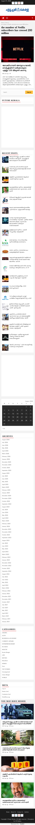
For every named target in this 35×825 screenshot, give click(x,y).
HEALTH (4, 649)
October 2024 (6, 501)
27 (17, 420)
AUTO (4, 635)
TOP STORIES (6, 669)
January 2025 (6, 493)
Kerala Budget (6, 652)
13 (17, 414)
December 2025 (6, 462)
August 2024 (5, 507)
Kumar (12, 726)
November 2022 (6, 566)
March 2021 (5, 616)
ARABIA (4, 633)
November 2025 (6, 465)
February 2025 (6, 490)
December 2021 (6, 596)
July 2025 (5, 476)
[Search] (32, 18)
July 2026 (5, 442)
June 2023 (5, 546)
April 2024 (5, 518)
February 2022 (6, 591)
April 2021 (5, 613)
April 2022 (5, 585)
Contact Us (20, 812)
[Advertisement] (17, 125)
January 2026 (6, 459)
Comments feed (6, 694)
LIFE (3, 655)
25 (9, 420)
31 (4, 424)
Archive (26, 812)
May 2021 (5, 610)
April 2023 (5, 552)
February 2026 (6, 456)
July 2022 (5, 577)
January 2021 (6, 622)
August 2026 (5, 440)
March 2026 (5, 454)
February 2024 (6, 524)
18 (9, 417)
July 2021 (5, 605)
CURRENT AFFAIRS (8, 641)
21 (22, 417)
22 (26, 417)
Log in (4, 689)
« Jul (3, 428)
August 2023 (5, 540)
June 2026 (5, 445)
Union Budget (6, 675)
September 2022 (6, 571)
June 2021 (5, 608)
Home (8, 812)
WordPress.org (6, 697)
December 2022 (6, 563)
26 (13, 420)
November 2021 (6, 599)
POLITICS (5, 661)
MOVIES (4, 658)
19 (13, 417)
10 (4, 414)
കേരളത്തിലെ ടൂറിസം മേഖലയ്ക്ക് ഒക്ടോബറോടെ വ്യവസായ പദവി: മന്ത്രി (16, 801)
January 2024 (6, 526)
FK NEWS (5, 647)
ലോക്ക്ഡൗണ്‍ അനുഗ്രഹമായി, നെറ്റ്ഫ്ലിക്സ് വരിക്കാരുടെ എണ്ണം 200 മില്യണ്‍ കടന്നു (17, 68)
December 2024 (6, 496)
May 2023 (5, 549)
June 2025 (5, 479)
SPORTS (4, 663)
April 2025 (5, 484)
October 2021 (6, 602)
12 (13, 414)
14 (22, 414)
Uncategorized (6, 672)
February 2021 (6, 619)
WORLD (4, 677)
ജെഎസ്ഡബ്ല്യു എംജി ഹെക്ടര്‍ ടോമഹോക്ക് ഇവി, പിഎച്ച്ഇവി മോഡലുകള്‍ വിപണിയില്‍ (17, 723)
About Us (13, 812)
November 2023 (6, 532)
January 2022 (6, 594)
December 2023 (6, 529)
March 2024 (5, 521)
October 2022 (6, 568)
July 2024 (5, 510)
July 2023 (5, 543)
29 (26, 420)
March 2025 (5, 487)
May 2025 (5, 482)
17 (4, 417)
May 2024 (5, 515)
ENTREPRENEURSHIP (8, 644)
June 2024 (5, 512)
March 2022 (5, 588)
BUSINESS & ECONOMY (9, 638)
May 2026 (5, 448)
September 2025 (6, 470)
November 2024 (6, 498)
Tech (3, 666)
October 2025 (6, 468)
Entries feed (5, 691)
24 (4, 420)
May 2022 (5, 582)
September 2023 (6, 538)
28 (22, 420)
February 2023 (6, 557)
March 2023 (5, 554)
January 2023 (6, 560)
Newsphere (31, 819)
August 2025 (5, 473)
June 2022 (5, 580)
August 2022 (5, 574)
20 (17, 417)
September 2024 (6, 504)
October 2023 (6, 535)
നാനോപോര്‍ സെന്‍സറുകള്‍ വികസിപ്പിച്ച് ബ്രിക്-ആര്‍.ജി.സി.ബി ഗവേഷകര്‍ (16, 749)
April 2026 (5, 451)
